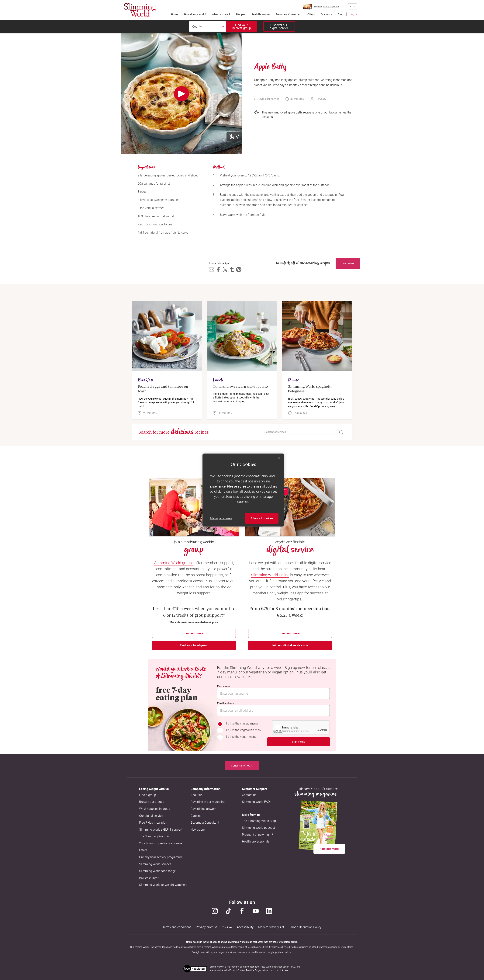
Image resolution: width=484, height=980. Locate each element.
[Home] (140, 10)
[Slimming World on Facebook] (242, 911)
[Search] (341, 432)
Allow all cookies (262, 518)
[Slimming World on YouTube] (256, 911)
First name (223, 686)
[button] (211, 269)
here (286, 970)
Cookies (227, 927)
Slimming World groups (174, 562)
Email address (225, 703)
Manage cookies (221, 518)
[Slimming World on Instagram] (215, 911)
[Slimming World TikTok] (228, 911)
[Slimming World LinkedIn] (269, 911)
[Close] (279, 458)
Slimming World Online (270, 574)
